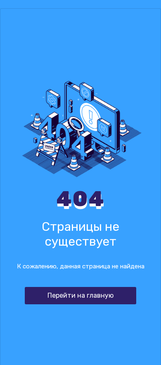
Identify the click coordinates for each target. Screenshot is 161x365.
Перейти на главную (80, 295)
